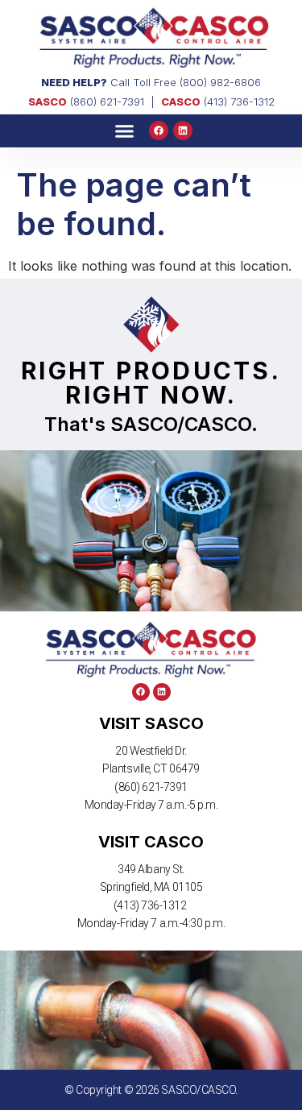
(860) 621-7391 (86, 101)
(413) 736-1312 (218, 101)
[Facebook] (158, 130)
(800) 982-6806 (220, 82)
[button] (125, 131)
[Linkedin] (182, 130)
